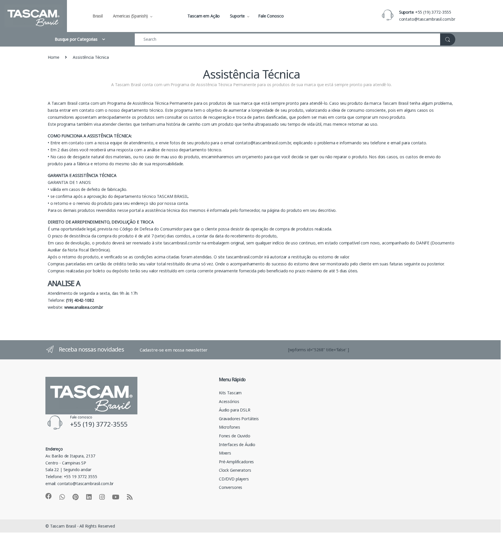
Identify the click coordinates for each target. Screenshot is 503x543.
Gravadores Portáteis (239, 418)
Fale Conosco (271, 16)
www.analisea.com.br (83, 307)
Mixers (225, 453)
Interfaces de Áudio (237, 444)
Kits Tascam (230, 392)
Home (53, 57)
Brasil (98, 16)
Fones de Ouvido (234, 436)
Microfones (229, 427)
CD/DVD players (234, 479)
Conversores (230, 487)
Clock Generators (235, 470)
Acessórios (229, 401)
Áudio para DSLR (234, 410)
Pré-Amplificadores (236, 461)
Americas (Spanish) (130, 16)
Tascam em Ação (203, 16)
